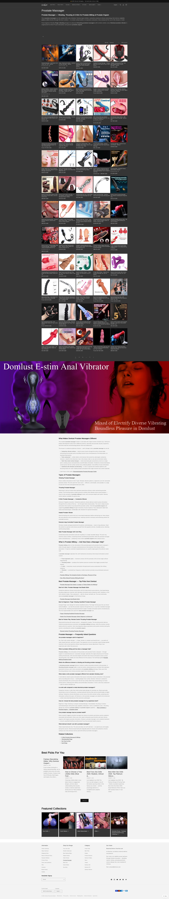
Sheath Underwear (67, 851)
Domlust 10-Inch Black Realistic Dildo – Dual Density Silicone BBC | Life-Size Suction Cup (50, 195)
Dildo (96, 831)
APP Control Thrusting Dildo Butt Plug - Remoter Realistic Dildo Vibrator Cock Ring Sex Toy (50, 118)
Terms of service (73, 895)
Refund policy (59, 895)
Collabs (43, 871)
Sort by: (106, 42)
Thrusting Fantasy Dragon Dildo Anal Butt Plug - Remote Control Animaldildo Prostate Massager (101, 246)
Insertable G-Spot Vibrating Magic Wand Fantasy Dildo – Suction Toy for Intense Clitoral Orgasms (67, 220)
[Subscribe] (63, 879)
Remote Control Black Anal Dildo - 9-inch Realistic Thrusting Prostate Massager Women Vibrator (66, 195)
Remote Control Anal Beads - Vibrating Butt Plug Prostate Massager (67, 117)
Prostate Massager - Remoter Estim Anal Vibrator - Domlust (118, 144)
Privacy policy (66, 895)
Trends (86, 862)
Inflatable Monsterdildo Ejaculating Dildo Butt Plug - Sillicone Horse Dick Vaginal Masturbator (118, 347)
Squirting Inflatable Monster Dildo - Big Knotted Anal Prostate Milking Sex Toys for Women (119, 220)
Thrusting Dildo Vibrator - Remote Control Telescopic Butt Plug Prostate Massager (101, 144)
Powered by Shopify (52, 895)
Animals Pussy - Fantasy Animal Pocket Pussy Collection (119, 832)
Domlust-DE (87, 865)
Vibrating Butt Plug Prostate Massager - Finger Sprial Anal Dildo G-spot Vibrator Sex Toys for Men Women (84, 347)
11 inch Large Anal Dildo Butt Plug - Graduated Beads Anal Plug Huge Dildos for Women (83, 323)
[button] (120, 4)
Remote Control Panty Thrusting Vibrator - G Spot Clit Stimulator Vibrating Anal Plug (83, 298)
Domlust (46, 895)
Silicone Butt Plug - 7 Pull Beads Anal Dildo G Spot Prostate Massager (50, 297)
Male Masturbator (82, 831)
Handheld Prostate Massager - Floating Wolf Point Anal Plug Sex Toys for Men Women (101, 64)
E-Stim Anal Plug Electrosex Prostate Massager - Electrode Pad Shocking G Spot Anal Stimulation (84, 118)
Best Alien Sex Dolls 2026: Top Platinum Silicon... (115, 774)
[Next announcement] (126, 1)
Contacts (44, 867)
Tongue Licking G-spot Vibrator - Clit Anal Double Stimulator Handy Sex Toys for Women (49, 347)
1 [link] (75, 357)
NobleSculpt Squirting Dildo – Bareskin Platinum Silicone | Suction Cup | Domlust (50, 220)
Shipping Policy (45, 853)
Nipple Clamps (66, 855)
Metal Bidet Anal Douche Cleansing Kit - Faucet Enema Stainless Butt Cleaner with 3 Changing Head (67, 298)
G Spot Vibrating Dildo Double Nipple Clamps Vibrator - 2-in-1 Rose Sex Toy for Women (119, 247)
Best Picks (87, 851)
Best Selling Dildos (67, 853)
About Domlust (45, 851)
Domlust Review (88, 869)
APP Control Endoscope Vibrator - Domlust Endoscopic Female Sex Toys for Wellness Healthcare (101, 118)
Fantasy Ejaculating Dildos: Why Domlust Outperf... (51, 761)
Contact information (87, 895)
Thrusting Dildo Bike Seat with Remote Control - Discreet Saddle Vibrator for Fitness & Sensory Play (101, 220)
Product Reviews (88, 855)
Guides (86, 853)
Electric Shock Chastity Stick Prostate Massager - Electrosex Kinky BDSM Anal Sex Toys (119, 323)
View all (84, 800)
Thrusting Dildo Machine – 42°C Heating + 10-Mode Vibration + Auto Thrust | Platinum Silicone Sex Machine (101, 323)
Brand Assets (45, 869)
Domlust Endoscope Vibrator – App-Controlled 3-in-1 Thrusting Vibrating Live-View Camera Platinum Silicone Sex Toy (83, 221)
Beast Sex (65, 862)
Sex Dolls (45, 831)
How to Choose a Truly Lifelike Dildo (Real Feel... (73, 774)
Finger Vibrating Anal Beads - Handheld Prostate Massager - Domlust (67, 64)
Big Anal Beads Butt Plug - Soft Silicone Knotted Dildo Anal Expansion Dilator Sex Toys (119, 298)
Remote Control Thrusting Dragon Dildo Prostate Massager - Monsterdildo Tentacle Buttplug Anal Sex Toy (50, 246)
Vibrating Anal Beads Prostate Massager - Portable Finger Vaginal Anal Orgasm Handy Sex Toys (66, 90)
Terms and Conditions (46, 862)
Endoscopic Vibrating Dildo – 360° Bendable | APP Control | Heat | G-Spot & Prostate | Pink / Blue (84, 144)
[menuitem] (53, 4)
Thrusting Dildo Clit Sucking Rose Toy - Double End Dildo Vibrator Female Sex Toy (50, 273)
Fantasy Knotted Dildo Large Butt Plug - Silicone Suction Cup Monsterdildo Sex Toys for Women (101, 347)
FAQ (43, 865)
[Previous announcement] (42, 1)
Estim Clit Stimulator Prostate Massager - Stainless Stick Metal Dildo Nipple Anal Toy (67, 169)
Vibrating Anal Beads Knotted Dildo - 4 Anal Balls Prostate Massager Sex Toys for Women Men (50, 144)
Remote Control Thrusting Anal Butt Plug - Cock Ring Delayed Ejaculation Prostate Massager (84, 90)
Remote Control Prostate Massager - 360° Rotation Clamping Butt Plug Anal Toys (119, 195)
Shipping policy (80, 895)
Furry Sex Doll (66, 848)
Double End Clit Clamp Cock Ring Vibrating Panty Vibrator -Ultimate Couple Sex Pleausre (66, 144)
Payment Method (45, 858)
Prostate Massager (67, 860)
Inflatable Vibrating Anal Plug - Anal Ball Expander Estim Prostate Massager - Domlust (118, 64)
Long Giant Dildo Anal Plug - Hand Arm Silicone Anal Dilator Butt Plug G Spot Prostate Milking (67, 323)
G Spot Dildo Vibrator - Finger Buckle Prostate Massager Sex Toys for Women (101, 273)
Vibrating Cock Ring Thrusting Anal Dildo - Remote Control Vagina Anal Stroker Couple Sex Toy (66, 246)
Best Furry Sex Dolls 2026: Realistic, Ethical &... (95, 774)
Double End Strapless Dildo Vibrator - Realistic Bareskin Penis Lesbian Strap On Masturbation (67, 347)
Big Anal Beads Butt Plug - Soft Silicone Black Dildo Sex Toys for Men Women (50, 323)
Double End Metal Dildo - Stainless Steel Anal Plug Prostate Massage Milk (101, 195)
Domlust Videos (88, 858)
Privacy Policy (45, 860)
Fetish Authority (45, 848)
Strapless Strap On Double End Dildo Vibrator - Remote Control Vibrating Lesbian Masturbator (101, 90)
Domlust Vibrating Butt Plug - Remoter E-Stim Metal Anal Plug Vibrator (84, 169)
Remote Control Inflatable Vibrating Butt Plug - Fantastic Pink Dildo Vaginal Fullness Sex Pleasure (119, 90)
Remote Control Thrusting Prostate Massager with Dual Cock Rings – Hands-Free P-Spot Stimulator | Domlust (83, 65)
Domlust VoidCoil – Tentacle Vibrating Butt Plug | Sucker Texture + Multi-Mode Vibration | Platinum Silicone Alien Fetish (49, 90)
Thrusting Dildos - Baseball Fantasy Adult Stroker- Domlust (118, 169)
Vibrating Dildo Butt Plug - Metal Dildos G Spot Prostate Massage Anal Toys (84, 195)
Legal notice (95, 895)
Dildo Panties (66, 858)
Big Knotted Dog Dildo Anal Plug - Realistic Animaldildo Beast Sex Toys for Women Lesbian (101, 298)
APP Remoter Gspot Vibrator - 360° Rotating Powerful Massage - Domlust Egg (118, 118)
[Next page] (93, 357)
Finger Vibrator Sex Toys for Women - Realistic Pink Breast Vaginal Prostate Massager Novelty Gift (50, 169)
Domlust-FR (87, 867)
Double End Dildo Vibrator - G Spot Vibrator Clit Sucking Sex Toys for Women (83, 273)
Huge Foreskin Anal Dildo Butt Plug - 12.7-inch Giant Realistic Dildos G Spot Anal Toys (67, 273)
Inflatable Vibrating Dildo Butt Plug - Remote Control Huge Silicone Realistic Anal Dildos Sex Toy (84, 246)
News (86, 860)
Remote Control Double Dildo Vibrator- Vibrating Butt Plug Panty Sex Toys (119, 273)
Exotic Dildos (66, 865)
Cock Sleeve (63, 831)
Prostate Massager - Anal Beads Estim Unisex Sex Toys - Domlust (50, 64)
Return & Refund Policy (47, 855)
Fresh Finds (87, 848)
